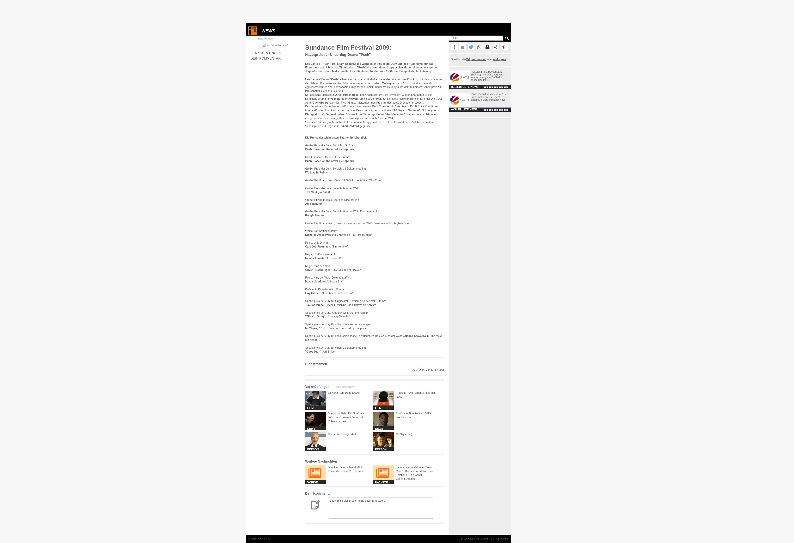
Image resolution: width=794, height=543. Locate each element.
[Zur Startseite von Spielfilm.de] (252, 34)
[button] (454, 47)
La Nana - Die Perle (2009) (344, 392)
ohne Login (364, 500)
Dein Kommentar (265, 58)
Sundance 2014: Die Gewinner (346, 413)
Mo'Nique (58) (404, 434)
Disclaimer (467, 538)
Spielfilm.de (349, 500)
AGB (476, 538)
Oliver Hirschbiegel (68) (342, 434)
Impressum (501, 538)
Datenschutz (487, 538)
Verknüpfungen (265, 53)
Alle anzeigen (345, 387)
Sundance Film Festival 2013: (414, 413)
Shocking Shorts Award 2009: (345, 467)
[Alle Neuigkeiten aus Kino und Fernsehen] (283, 30)
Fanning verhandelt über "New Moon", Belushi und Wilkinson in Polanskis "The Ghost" (415, 471)
